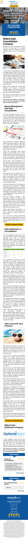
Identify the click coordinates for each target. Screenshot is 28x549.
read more (19, 469)
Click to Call (14, 6)
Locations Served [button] (13, 511)
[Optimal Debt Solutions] (14, 498)
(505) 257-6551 (14, 4)
